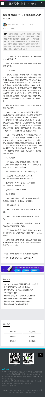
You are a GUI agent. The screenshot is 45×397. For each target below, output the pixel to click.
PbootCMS (13, 332)
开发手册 (13, 341)
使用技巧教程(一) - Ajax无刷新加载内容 (18, 290)
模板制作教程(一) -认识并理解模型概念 (24, 254)
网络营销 (13, 336)
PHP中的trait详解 (10, 293)
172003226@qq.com (9, 386)
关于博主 (32, 341)
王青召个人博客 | (22, 3)
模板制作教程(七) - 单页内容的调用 (17, 301)
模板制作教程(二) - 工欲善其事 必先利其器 (19, 296)
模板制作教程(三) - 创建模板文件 (21, 258)
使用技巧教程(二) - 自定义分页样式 (17, 287)
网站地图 (32, 392)
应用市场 (32, 336)
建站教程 (32, 332)
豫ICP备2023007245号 (21, 392)
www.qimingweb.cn (17, 390)
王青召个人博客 (13, 24)
